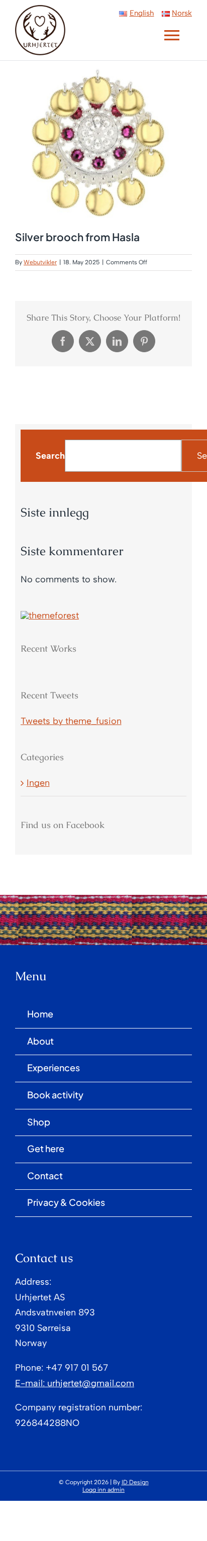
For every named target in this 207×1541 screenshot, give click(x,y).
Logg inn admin (103, 1489)
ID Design (135, 1482)
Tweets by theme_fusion (71, 721)
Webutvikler (40, 262)
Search (50, 455)
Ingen (38, 782)
